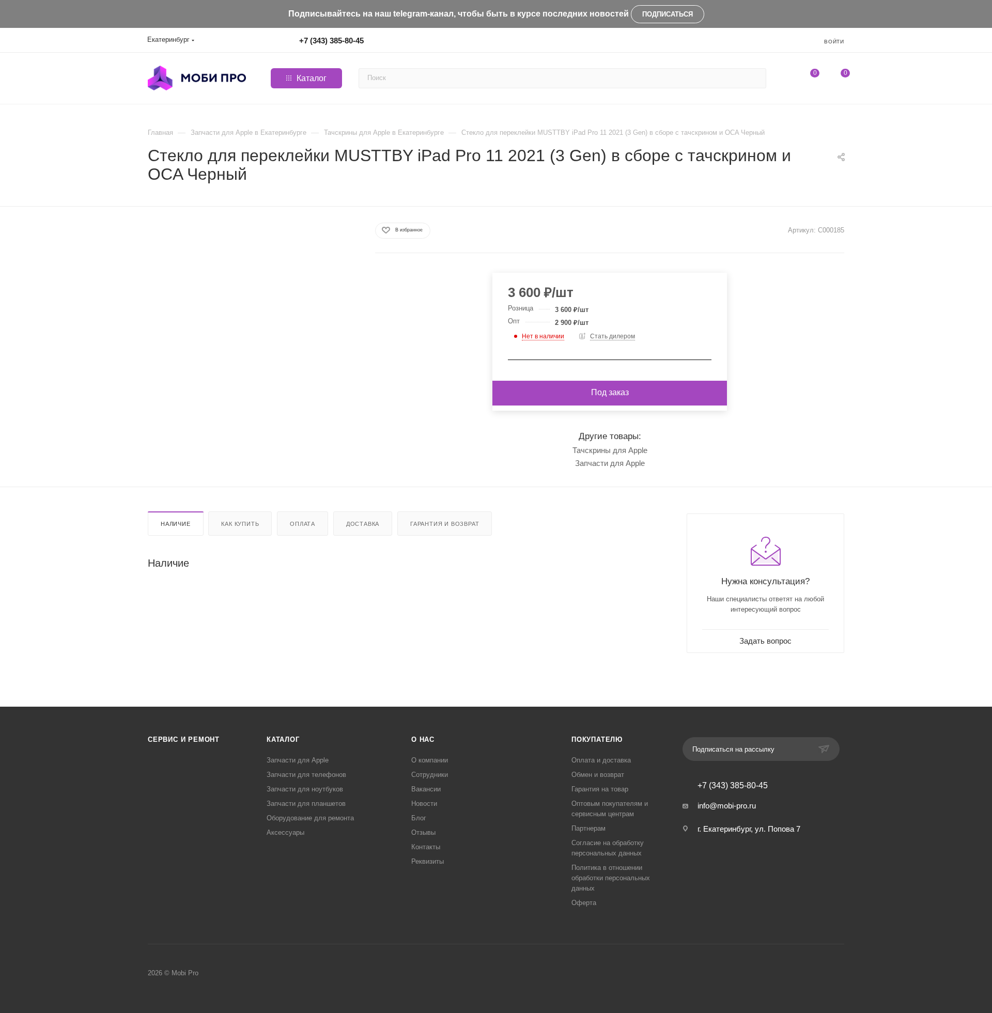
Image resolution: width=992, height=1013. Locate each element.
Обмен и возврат (597, 774)
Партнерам (588, 828)
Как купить (240, 524)
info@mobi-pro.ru (727, 805)
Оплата (302, 524)
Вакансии (426, 789)
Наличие (176, 524)
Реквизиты (427, 861)
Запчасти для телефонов (306, 774)
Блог (418, 818)
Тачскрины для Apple (609, 450)
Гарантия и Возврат (444, 524)
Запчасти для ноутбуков (305, 789)
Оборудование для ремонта (310, 818)
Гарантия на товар (599, 789)
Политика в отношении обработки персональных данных (610, 878)
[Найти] (756, 78)
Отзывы (423, 832)
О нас (423, 739)
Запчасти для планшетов (306, 803)
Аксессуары (285, 832)
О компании (429, 760)
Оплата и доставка (601, 760)
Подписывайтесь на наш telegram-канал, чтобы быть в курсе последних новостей (458, 13)
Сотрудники (429, 774)
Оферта (583, 903)
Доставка (362, 524)
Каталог (283, 739)
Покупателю (597, 739)
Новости (424, 803)
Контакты (425, 847)
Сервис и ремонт (184, 739)
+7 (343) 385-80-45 (331, 40)
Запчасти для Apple (610, 463)
